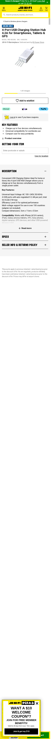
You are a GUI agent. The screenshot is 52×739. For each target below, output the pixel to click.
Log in (12, 117)
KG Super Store (38, 42)
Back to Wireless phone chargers (16, 21)
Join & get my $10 (21, 731)
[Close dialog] (37, 711)
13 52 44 (27, 3)
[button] (8, 8)
